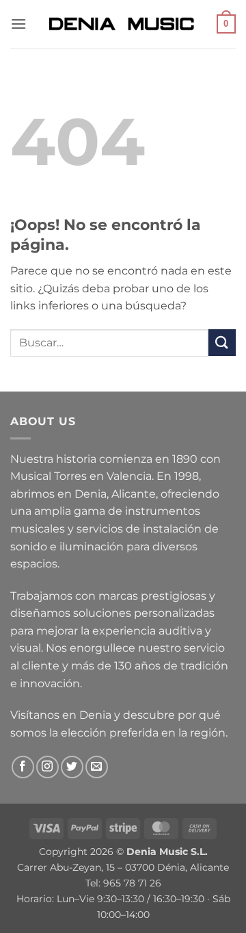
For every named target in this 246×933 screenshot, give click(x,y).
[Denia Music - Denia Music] (123, 24)
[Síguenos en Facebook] (23, 767)
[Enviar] (222, 342)
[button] (18, 23)
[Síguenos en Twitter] (72, 767)
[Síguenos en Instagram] (47, 767)
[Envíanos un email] (96, 767)
